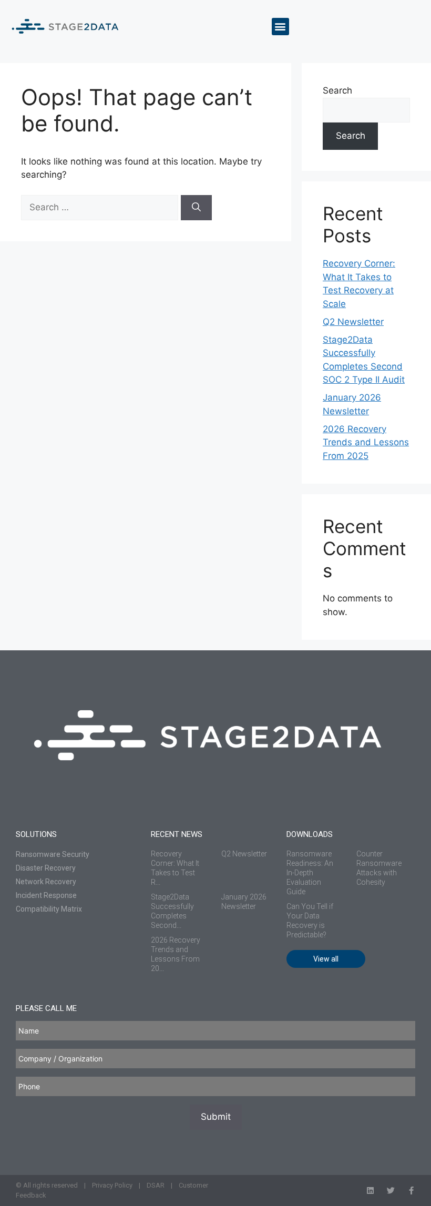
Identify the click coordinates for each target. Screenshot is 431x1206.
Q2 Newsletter (353, 321)
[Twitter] (391, 1190)
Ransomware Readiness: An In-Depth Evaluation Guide (309, 873)
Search (337, 90)
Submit (216, 1116)
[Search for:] (101, 207)
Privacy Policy (112, 1185)
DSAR (156, 1185)
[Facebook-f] (411, 1190)
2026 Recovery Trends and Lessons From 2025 (366, 442)
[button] (280, 26)
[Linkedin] (370, 1190)
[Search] (196, 207)
